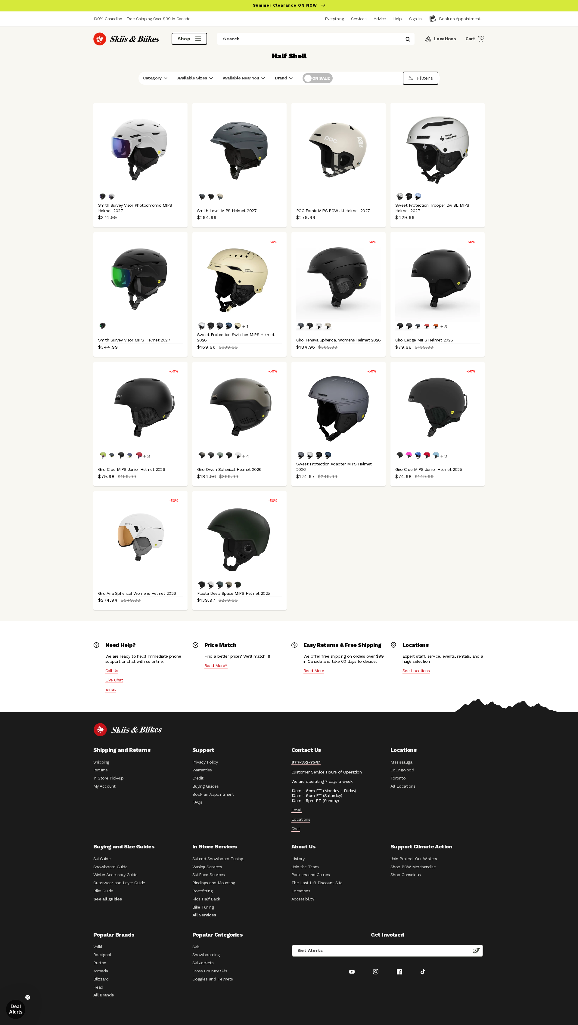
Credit (198, 778)
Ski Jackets (202, 962)
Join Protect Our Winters (413, 858)
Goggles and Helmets (212, 979)
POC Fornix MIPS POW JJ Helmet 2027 (333, 210)
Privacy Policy (205, 762)
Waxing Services (207, 866)
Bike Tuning (203, 907)
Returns (100, 769)
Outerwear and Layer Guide (119, 882)
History (297, 858)
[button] (415, 18)
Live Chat (114, 680)
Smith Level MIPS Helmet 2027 (226, 210)
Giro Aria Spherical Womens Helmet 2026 (137, 593)
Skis (196, 946)
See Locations (416, 670)
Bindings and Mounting (213, 882)
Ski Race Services (208, 874)
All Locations (402, 786)
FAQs (197, 802)
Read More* (216, 665)
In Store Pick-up (108, 778)
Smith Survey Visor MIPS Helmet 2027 (134, 340)
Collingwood (402, 769)
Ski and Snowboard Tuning (217, 858)
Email (110, 689)
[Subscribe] (476, 950)
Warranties (202, 769)
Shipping (101, 762)
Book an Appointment (213, 794)
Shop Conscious (405, 874)
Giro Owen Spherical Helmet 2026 (229, 469)
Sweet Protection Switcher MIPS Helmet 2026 (235, 337)
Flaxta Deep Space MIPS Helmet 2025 (233, 593)
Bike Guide (103, 890)
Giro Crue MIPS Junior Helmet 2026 (131, 469)
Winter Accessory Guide (115, 874)
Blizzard (101, 979)
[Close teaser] (27, 997)
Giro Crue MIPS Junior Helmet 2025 (428, 469)
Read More (313, 670)
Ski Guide (101, 858)
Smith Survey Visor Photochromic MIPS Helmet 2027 (135, 208)
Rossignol (102, 954)
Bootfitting (202, 890)
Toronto (398, 778)
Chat (295, 828)
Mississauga (401, 762)
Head (98, 987)
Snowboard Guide (110, 866)
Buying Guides (205, 786)
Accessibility (302, 899)
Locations (300, 819)
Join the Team (305, 866)
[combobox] (316, 39)
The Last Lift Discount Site (317, 882)
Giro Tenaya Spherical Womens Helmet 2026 (338, 340)
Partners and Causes (310, 874)
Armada (100, 970)
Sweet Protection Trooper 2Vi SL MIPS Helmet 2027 (432, 208)
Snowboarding (206, 954)
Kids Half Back (206, 899)
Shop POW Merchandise (413, 866)
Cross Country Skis (209, 970)
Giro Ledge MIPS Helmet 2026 (424, 340)
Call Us (111, 670)
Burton (99, 962)
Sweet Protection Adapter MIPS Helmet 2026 (334, 467)
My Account (104, 786)
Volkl (97, 946)
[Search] (408, 39)
